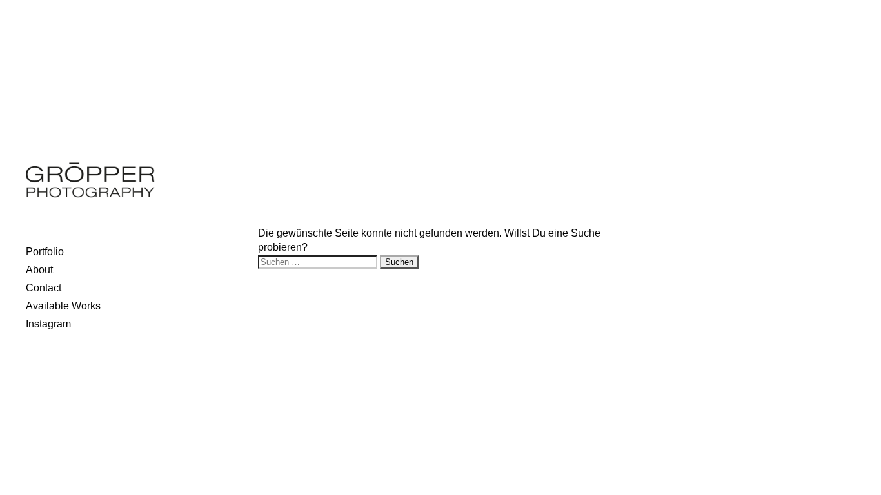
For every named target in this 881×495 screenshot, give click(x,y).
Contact (43, 287)
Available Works (63, 305)
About (39, 269)
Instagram (48, 323)
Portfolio (45, 251)
